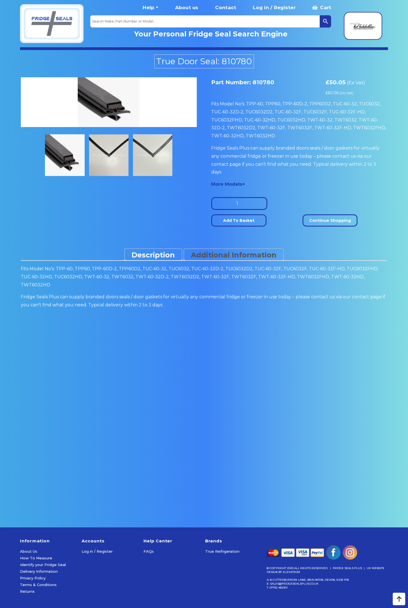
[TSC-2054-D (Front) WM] (109, 155)
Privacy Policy (33, 578)
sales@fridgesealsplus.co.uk (294, 583)
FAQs (148, 551)
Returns (27, 591)
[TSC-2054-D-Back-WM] (153, 155)
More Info (51, 495)
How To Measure (36, 558)
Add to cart (52, 512)
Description (153, 255)
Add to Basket (239, 220)
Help (148, 7)
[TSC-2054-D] (109, 102)
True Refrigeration (222, 551)
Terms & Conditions (38, 584)
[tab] (153, 254)
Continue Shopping (330, 220)
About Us (28, 551)
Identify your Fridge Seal (43, 564)
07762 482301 (279, 587)
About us (186, 7)
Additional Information (233, 255)
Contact (225, 7)
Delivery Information (39, 571)
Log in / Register (274, 7)
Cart (325, 7)
